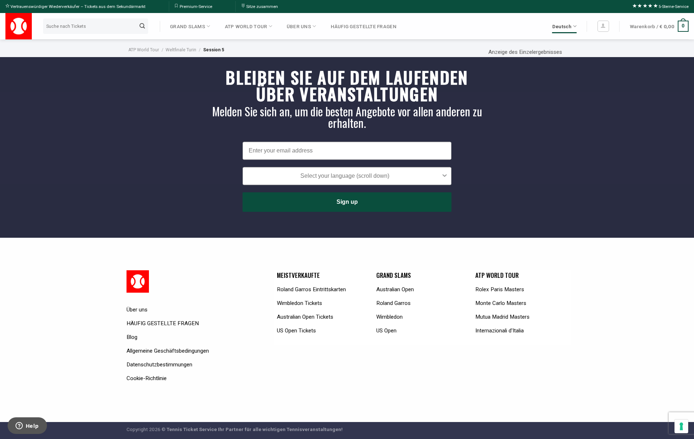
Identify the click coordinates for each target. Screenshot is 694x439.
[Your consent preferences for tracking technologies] (681, 426)
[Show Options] (444, 176)
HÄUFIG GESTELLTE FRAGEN (364, 26)
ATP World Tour (143, 49)
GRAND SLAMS (187, 26)
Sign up (347, 202)
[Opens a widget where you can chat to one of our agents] (27, 426)
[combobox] (345, 176)
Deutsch (562, 26)
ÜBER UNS (299, 26)
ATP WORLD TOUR (246, 26)
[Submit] (142, 26)
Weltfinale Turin (181, 49)
